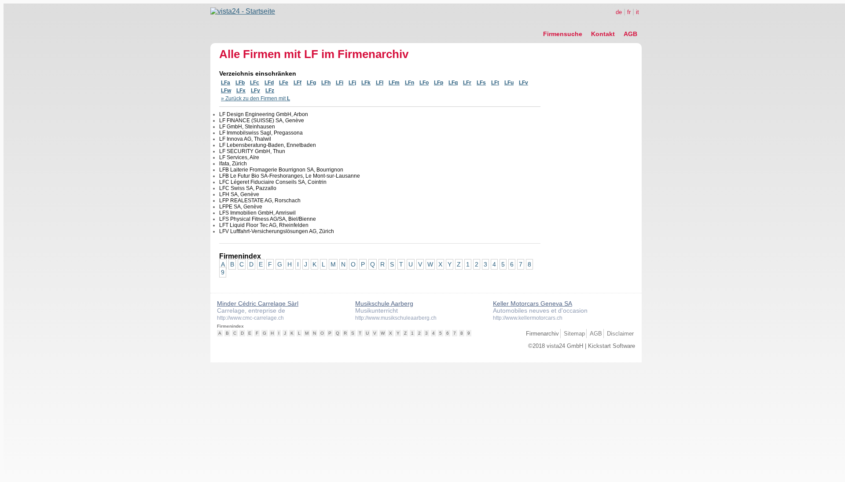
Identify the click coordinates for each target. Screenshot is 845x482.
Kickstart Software (611, 346)
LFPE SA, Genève (240, 207)
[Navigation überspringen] (590, 24)
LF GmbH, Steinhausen (247, 127)
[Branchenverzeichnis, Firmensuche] (242, 11)
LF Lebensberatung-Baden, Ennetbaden (267, 145)
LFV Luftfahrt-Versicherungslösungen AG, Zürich (276, 231)
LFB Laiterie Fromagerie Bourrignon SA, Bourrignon (281, 170)
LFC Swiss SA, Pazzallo (247, 188)
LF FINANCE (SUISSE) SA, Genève (261, 120)
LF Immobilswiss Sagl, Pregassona (261, 133)
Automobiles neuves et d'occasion (540, 310)
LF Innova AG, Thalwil (245, 139)
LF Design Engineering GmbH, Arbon (263, 114)
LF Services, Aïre (239, 157)
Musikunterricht (376, 310)
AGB (630, 33)
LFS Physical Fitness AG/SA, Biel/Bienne (267, 219)
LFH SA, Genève (239, 194)
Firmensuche (562, 33)
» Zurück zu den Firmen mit (255, 98)
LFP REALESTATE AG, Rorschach (260, 200)
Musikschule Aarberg (384, 303)
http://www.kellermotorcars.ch (527, 318)
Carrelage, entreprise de (251, 310)
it (637, 12)
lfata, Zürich (233, 164)
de (619, 12)
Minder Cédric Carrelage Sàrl (257, 303)
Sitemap (574, 333)
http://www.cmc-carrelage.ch (250, 318)
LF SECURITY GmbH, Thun (252, 151)
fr (629, 12)
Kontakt (603, 33)
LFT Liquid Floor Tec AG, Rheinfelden (264, 225)
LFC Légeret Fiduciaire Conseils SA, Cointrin (273, 182)
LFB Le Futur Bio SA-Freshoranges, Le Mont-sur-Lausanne (289, 176)
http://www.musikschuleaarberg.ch (396, 318)
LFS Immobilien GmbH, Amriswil (257, 213)
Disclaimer (620, 333)
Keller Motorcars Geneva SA (532, 303)
